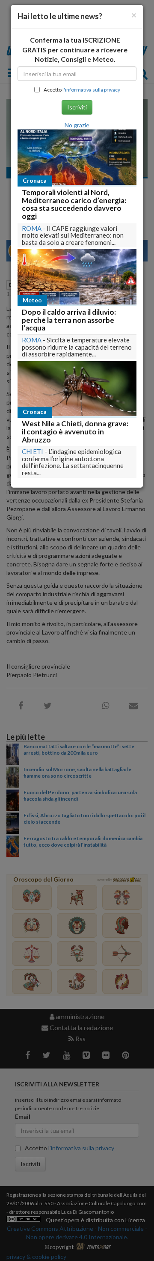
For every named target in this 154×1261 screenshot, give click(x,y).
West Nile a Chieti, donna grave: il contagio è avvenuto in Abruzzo (75, 431)
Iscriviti (77, 107)
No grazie (77, 125)
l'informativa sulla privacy (91, 89)
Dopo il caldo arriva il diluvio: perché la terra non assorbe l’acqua (69, 319)
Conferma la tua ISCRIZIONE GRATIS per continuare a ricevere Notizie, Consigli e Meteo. (74, 49)
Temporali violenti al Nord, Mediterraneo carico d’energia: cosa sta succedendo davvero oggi (74, 204)
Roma (31, 228)
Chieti (32, 451)
